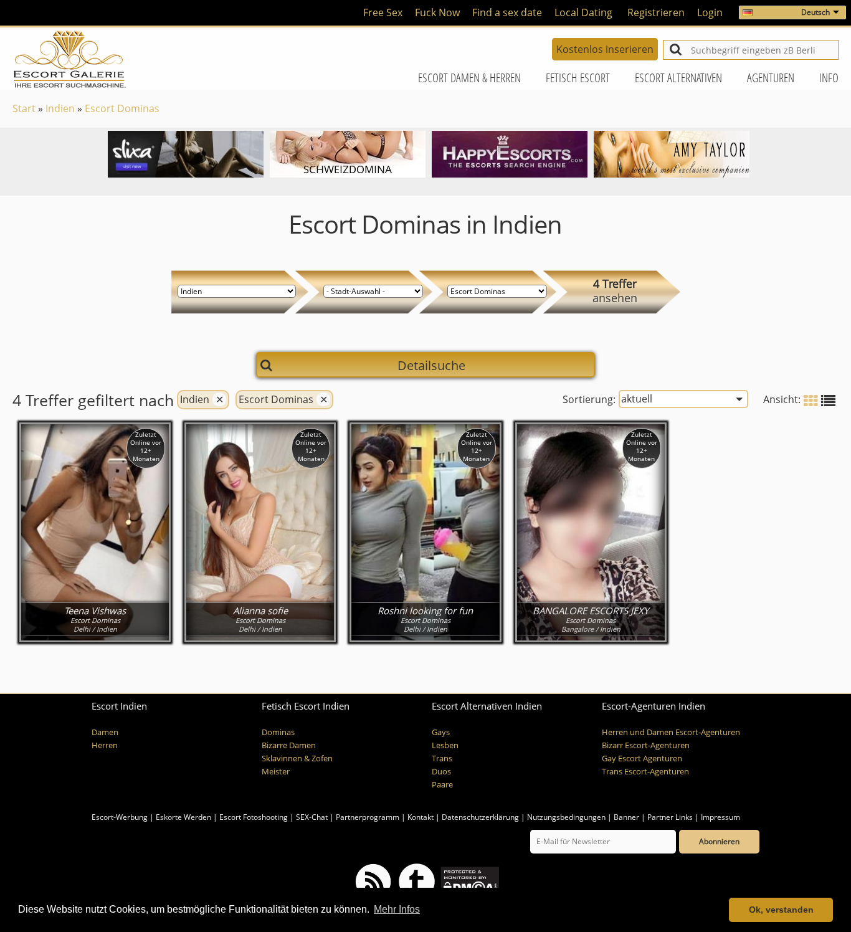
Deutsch (815, 12)
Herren (105, 745)
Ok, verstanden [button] (781, 910)
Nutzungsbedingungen (566, 817)
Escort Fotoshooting (253, 817)
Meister (276, 771)
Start (24, 108)
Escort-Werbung (120, 817)
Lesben (445, 745)
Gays (441, 732)
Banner (626, 817)
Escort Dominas (122, 108)
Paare (442, 784)
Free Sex (382, 12)
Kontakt (421, 817)
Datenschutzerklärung (480, 817)
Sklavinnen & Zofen (297, 758)
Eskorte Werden (183, 817)
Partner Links (670, 817)
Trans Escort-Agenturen (645, 771)
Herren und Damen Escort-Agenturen (671, 732)
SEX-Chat (312, 817)
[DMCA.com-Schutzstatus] (469, 880)
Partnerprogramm (367, 817)
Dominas (278, 732)
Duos (441, 771)
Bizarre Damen (289, 745)
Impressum (720, 817)
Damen (105, 732)
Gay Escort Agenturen (642, 758)
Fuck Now (437, 12)
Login (710, 12)
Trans (442, 758)
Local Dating (583, 12)
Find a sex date (507, 12)
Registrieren (656, 12)
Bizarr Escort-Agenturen (646, 745)
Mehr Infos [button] (397, 909)
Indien (60, 108)
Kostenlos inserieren (605, 49)
